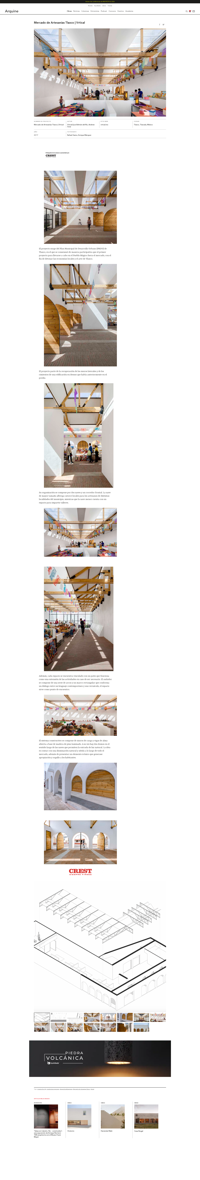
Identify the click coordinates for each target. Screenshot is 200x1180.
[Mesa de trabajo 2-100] (100, 1076)
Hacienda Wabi (106, 1131)
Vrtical (92, 1089)
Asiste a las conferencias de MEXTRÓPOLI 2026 (100, 1)
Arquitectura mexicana (52, 1089)
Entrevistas (38, 1102)
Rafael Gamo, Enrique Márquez (79, 135)
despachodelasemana (66, 1089)
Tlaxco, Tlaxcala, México (143, 125)
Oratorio (70, 1131)
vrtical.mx (104, 125)
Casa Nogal (138, 1131)
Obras (69, 1102)
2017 (36, 135)
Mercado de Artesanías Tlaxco (81, 1089)
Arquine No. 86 (41, 1089)
